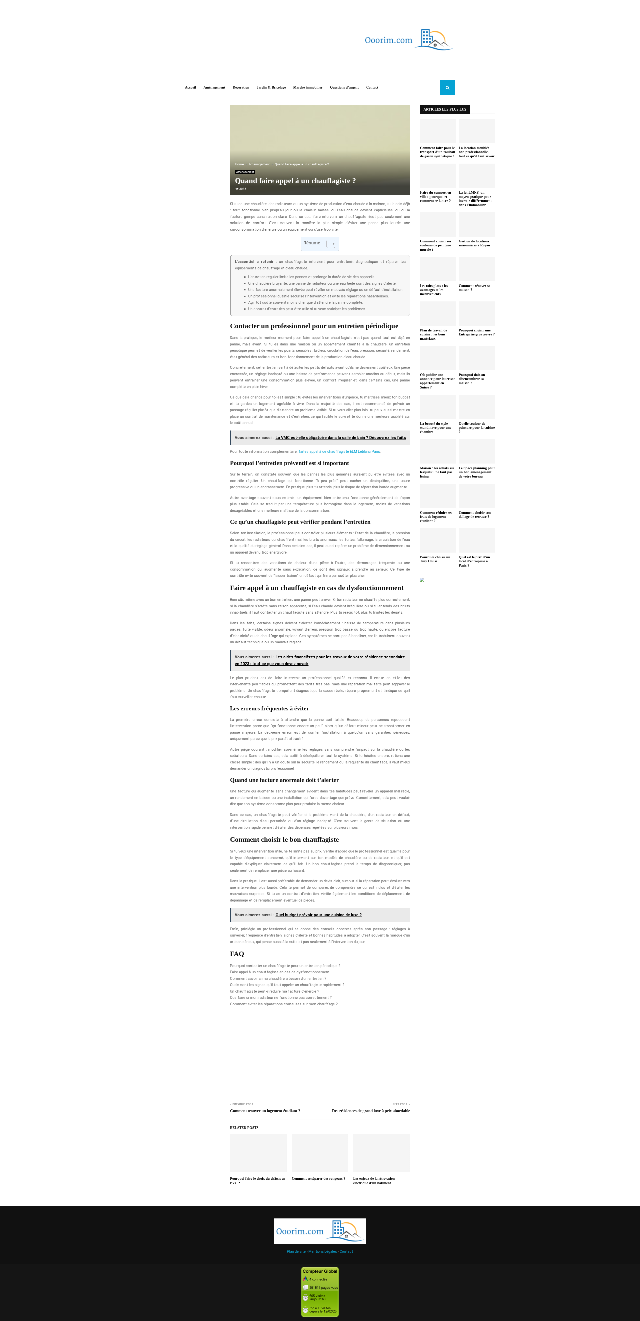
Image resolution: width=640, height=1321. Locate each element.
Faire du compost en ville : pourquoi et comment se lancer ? (435, 197)
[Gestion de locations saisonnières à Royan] (477, 224)
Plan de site (296, 1251)
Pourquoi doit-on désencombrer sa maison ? (472, 379)
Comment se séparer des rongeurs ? (318, 1178)
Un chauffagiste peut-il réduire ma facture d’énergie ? (274, 991)
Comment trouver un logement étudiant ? (265, 1111)
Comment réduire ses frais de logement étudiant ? (436, 517)
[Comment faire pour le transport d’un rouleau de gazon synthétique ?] (438, 131)
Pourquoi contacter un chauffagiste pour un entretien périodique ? (285, 966)
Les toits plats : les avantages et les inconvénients (434, 290)
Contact (372, 87)
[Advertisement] (255, 40)
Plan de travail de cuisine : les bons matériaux (433, 334)
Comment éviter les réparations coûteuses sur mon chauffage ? (284, 1004)
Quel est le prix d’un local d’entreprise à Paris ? (474, 561)
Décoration (241, 87)
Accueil (190, 87)
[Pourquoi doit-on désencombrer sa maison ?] (477, 358)
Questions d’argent (344, 87)
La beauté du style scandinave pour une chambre (435, 428)
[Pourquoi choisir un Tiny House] (438, 540)
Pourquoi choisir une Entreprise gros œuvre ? (477, 332)
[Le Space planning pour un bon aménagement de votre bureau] (477, 451)
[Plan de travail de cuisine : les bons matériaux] (438, 313)
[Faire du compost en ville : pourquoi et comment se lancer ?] (438, 176)
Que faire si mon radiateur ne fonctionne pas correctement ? (281, 997)
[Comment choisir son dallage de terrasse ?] (477, 496)
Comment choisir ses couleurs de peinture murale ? (435, 245)
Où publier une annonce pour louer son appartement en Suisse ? (438, 381)
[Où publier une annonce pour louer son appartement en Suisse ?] (438, 358)
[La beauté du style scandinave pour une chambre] (438, 407)
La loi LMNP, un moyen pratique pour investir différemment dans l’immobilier (475, 199)
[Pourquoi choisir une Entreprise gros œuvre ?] (477, 313)
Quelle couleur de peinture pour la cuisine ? (477, 428)
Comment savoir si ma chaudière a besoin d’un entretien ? (278, 978)
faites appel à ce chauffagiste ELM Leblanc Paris (339, 451)
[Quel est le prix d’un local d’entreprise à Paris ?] (477, 540)
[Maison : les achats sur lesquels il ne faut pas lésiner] (438, 451)
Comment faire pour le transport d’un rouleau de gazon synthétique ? (437, 152)
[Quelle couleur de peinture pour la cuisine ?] (477, 407)
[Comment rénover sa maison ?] (477, 269)
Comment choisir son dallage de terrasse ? (475, 515)
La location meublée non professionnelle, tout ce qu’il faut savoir (476, 152)
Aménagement (214, 87)
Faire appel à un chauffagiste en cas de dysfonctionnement (280, 972)
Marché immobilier (307, 87)
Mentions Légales (322, 1251)
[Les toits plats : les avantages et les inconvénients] (438, 269)
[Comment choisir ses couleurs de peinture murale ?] (438, 224)
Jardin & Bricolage (271, 87)
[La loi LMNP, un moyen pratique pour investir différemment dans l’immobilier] (477, 176)
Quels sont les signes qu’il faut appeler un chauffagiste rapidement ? (287, 985)
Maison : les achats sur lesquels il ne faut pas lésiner (437, 472)
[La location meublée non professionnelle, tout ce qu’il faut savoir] (477, 131)
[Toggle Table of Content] (328, 244)
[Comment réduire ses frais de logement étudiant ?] (438, 496)
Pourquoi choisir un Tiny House (435, 559)
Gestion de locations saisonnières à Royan (474, 243)
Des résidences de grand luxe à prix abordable (371, 1111)
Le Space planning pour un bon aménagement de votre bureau (477, 472)
